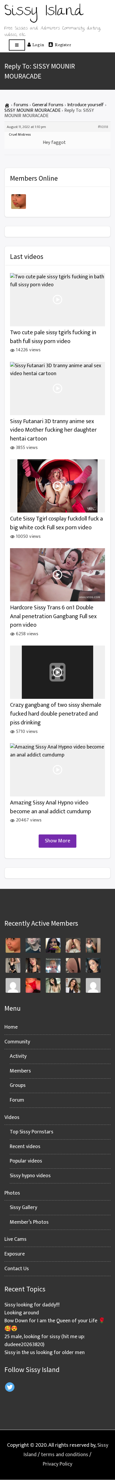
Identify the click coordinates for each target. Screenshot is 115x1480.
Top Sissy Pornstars (31, 1132)
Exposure (14, 1254)
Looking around (21, 1312)
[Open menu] (17, 45)
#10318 (103, 126)
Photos (12, 1193)
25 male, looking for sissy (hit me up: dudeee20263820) (44, 1340)
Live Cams (15, 1239)
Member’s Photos (29, 1222)
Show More (57, 841)
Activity (18, 1056)
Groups (18, 1085)
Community (17, 1041)
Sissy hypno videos (30, 1175)
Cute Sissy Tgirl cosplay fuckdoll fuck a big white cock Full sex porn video (56, 523)
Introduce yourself (85, 105)
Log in (38, 44)
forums (21, 105)
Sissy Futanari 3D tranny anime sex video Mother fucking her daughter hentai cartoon (53, 430)
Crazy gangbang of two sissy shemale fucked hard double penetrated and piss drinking (55, 713)
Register (63, 44)
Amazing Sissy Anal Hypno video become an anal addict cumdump (50, 807)
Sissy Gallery (23, 1207)
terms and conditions (64, 1454)
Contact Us (16, 1268)
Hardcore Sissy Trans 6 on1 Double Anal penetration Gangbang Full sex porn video (53, 616)
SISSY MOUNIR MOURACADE (32, 110)
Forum (17, 1100)
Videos (11, 1117)
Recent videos (25, 1146)
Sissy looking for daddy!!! (32, 1305)
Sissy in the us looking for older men (44, 1352)
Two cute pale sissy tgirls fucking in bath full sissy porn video (53, 337)
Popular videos (26, 1161)
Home (11, 1027)
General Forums (47, 105)
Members (20, 1071)
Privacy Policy (57, 1464)
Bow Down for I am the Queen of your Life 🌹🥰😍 (54, 1324)
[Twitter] (9, 1387)
